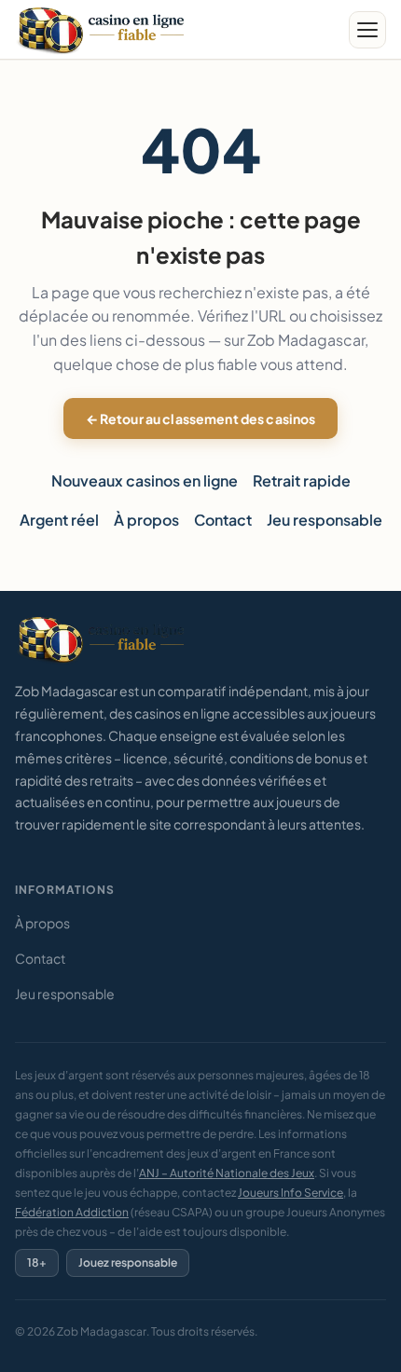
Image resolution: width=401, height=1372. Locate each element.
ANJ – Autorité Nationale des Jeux (226, 1173)
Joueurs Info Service (290, 1193)
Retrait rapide (302, 480)
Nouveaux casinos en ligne (144, 480)
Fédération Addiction (72, 1212)
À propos (146, 519)
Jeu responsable (324, 519)
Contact (223, 519)
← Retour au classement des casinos (201, 418)
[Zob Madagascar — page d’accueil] (103, 30)
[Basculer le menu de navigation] (367, 29)
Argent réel (59, 519)
